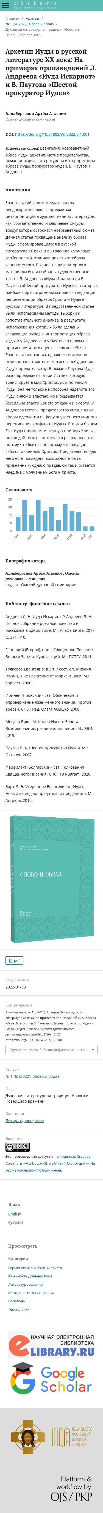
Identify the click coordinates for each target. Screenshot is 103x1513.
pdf (16, 960)
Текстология (18, 1309)
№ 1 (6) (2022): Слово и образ (29, 23)
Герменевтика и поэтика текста (35, 1267)
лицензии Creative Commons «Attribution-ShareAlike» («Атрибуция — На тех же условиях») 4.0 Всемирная (50, 1163)
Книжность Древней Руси (30, 1276)
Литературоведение (24, 1120)
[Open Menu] (5, 5)
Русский (15, 1222)
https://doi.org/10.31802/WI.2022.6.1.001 (52, 134)
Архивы (32, 18)
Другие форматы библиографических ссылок (48, 1049)
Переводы (17, 1300)
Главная (12, 18)
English (15, 1214)
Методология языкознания (31, 1292)
